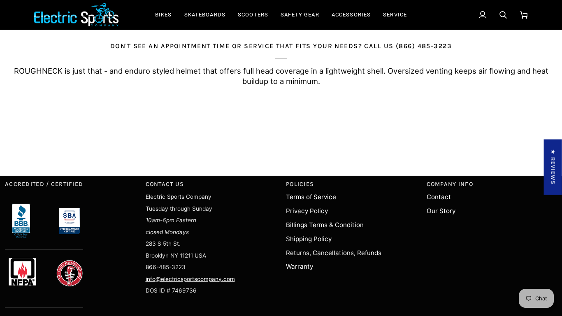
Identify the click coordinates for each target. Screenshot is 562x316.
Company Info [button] (450, 184)
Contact (439, 197)
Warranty (299, 266)
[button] (163, 15)
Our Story (441, 211)
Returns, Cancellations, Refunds (333, 253)
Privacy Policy (307, 211)
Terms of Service (311, 197)
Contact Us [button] (165, 184)
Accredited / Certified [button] (44, 184)
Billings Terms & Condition (325, 225)
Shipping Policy (309, 239)
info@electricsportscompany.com (190, 279)
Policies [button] (300, 184)
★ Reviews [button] (553, 167)
